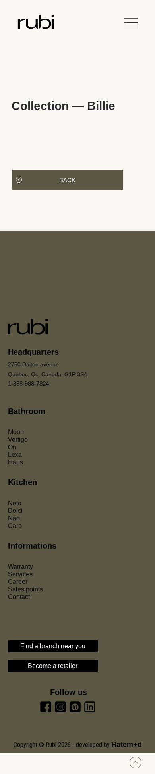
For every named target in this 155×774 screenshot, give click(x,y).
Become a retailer (53, 665)
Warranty (20, 566)
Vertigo (18, 439)
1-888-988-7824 (28, 383)
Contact (19, 596)
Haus (15, 462)
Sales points (25, 589)
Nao (14, 518)
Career (17, 581)
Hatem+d (126, 745)
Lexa (15, 454)
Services (20, 574)
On (12, 447)
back (67, 180)
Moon (16, 432)
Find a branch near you (52, 646)
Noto (14, 503)
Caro (15, 525)
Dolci (15, 510)
